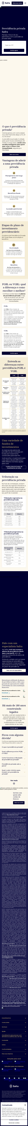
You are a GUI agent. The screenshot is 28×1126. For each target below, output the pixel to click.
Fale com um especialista (14, 670)
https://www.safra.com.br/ (12, 814)
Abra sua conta (17, 3)
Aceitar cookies (14, 1120)
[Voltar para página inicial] (6, 3)
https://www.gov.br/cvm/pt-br (8, 943)
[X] (23, 1079)
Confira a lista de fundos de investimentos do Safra (14, 467)
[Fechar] (25, 1105)
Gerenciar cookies (14, 1123)
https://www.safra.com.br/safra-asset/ (10, 839)
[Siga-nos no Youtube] (16, 1079)
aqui (22, 817)
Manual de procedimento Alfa (11, 696)
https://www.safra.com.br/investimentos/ (11, 1006)
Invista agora (14, 50)
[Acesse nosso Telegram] (20, 1079)
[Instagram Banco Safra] (11, 1079)
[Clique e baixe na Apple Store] (20, 1062)
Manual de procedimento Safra (11, 690)
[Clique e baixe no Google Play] (8, 1062)
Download (5, 693)
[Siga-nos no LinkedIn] (6, 1079)
